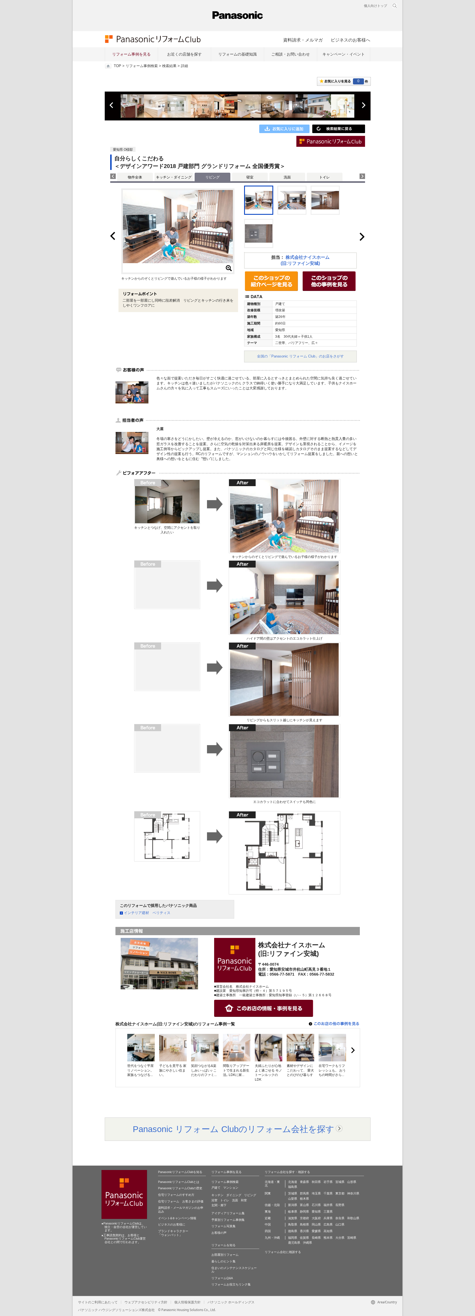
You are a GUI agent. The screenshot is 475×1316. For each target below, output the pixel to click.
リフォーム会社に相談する (283, 1252)
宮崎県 (351, 1237)
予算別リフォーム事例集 (228, 1219)
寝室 (249, 177)
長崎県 (316, 1237)
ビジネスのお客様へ (350, 39)
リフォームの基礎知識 (237, 54)
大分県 (339, 1237)
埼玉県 (316, 1193)
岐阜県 (292, 1211)
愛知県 (316, 1211)
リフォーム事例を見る (131, 54)
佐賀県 (304, 1237)
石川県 (316, 1205)
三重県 (328, 1211)
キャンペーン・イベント (343, 54)
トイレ (324, 177)
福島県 (292, 1186)
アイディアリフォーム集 (228, 1213)
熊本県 (328, 1237)
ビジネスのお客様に (171, 1224)
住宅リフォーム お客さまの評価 (180, 1201)
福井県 (328, 1205)
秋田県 (316, 1181)
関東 (268, 1193)
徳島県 (292, 1231)
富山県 (304, 1205)
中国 (268, 1224)
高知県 (328, 1231)
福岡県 (292, 1237)
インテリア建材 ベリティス (147, 913)
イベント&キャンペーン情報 (177, 1218)
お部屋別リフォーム (225, 1254)
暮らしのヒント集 (223, 1261)
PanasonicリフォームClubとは (178, 1181)
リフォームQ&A (222, 1278)
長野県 (339, 1205)
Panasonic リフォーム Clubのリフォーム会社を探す (233, 1129)
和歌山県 (353, 1218)
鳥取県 (292, 1224)
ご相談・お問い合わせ (290, 54)
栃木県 (304, 1198)
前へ (111, 105)
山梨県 (292, 1198)
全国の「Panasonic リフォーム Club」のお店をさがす (300, 356)
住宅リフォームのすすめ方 (176, 1194)
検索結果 (169, 66)
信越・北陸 (272, 1205)
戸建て (215, 1187)
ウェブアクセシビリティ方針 (146, 1302)
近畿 (268, 1218)
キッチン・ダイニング (174, 177)
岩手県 (328, 1181)
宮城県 (339, 1181)
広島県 (328, 1224)
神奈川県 (353, 1193)
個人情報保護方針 (187, 1302)
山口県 (339, 1224)
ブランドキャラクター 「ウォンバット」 (173, 1233)
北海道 (292, 1181)
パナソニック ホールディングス (231, 1302)
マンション (230, 1187)
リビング (250, 1195)
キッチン (217, 1195)
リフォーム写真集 (223, 1226)
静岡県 (304, 1211)
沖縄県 (307, 1242)
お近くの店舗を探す (184, 54)
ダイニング (233, 1195)
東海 (268, 1211)
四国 (268, 1231)
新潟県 (292, 1205)
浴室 (214, 1200)
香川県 (304, 1231)
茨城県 (292, 1193)
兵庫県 (328, 1218)
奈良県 (339, 1218)
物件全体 (135, 177)
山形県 (351, 1181)
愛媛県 (316, 1231)
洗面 (287, 177)
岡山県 (316, 1224)
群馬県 (304, 1193)
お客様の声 (219, 1232)
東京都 (339, 1193)
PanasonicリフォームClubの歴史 (180, 1188)
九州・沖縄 (272, 1237)
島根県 (304, 1224)
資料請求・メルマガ (303, 39)
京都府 (304, 1218)
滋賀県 (292, 1218)
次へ (363, 105)
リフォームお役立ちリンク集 (231, 1284)
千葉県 (328, 1193)
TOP (117, 66)
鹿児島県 (294, 1242)
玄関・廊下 (219, 1205)
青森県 (304, 1181)
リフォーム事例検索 (142, 66)
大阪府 (316, 1218)
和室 (244, 1200)
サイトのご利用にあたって (98, 1302)
